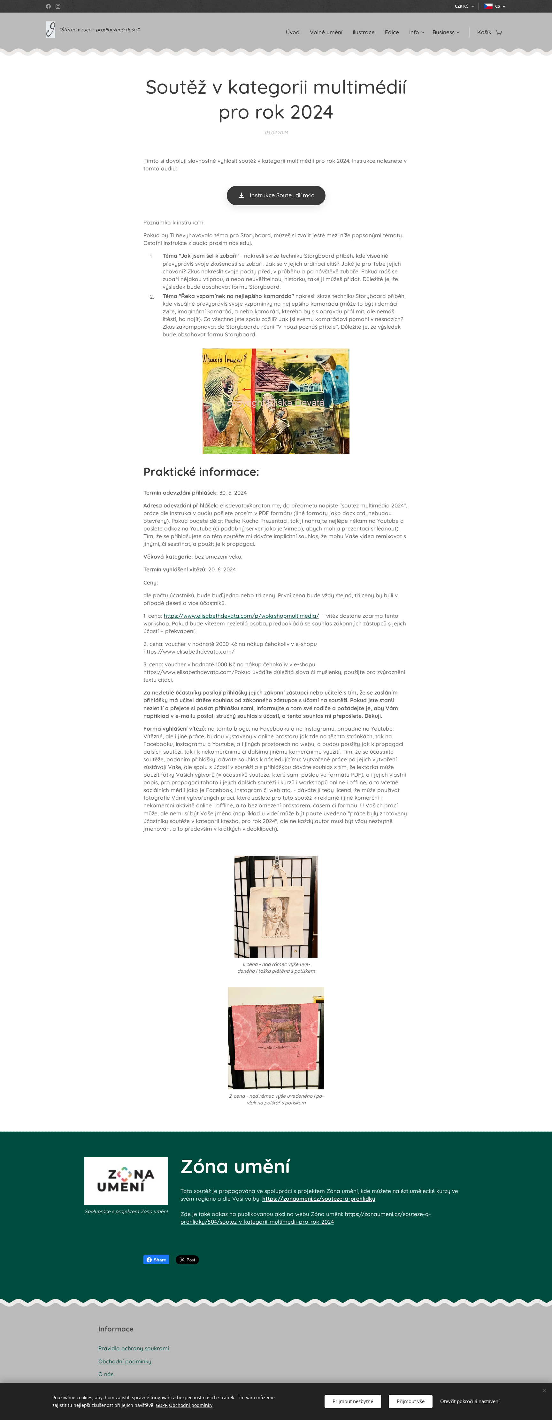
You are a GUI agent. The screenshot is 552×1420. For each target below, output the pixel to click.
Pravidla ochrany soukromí (133, 1348)
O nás (105, 1374)
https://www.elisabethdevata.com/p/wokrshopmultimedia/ (241, 615)
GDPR (162, 1405)
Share (160, 1259)
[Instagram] (58, 6)
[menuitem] (294, 32)
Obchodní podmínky (124, 1361)
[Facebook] (48, 6)
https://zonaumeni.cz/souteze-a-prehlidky (318, 1198)
